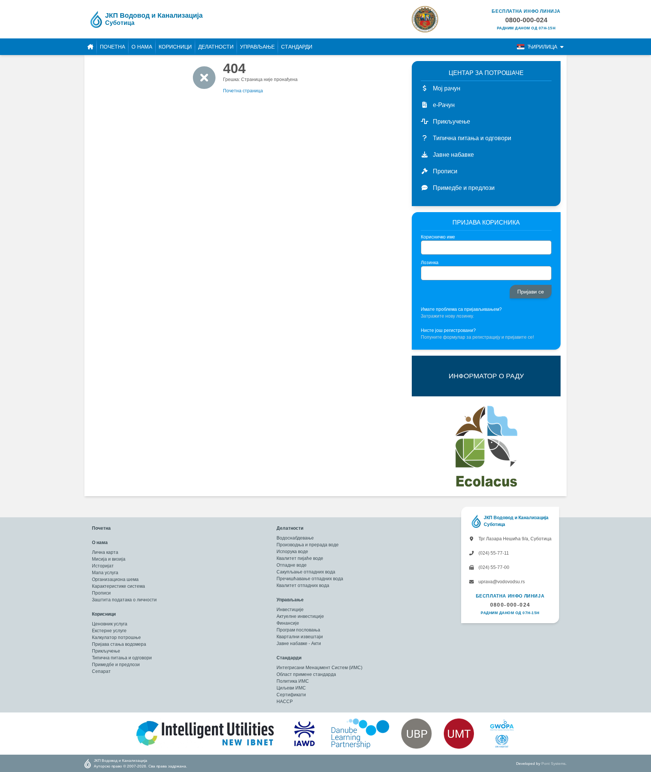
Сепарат (101, 671)
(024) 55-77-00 (493, 567)
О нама (141, 47)
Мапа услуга (105, 572)
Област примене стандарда (306, 674)
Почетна (112, 47)
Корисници (175, 47)
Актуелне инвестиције (300, 616)
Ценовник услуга (109, 624)
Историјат (103, 566)
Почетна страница (243, 90)
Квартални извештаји (300, 636)
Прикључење (106, 651)
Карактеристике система (118, 586)
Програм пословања (298, 630)
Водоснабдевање (295, 538)
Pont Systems (553, 763)
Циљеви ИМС (291, 688)
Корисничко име (438, 237)
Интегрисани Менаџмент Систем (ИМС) (319, 667)
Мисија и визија (108, 559)
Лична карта (105, 552)
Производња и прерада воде (308, 544)
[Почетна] (90, 46)
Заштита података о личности (124, 599)
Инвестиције (290, 609)
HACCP (285, 701)
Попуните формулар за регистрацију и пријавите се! (477, 337)
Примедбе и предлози (116, 664)
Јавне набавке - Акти (299, 643)
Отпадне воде (292, 565)
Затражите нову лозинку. (447, 316)
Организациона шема (115, 579)
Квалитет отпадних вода (303, 585)
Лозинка (430, 262)
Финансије (288, 623)
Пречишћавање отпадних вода (310, 578)
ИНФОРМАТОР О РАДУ (486, 376)
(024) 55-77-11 (493, 553)
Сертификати (291, 694)
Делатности (216, 47)
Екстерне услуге (109, 630)
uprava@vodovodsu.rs (501, 581)
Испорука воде (292, 551)
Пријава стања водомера (119, 644)
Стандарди (296, 47)
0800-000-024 (510, 605)
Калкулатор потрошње (116, 637)
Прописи (101, 593)
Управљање (257, 47)
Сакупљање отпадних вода (306, 572)
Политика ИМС (293, 681)
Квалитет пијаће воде (300, 558)
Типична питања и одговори (122, 657)
